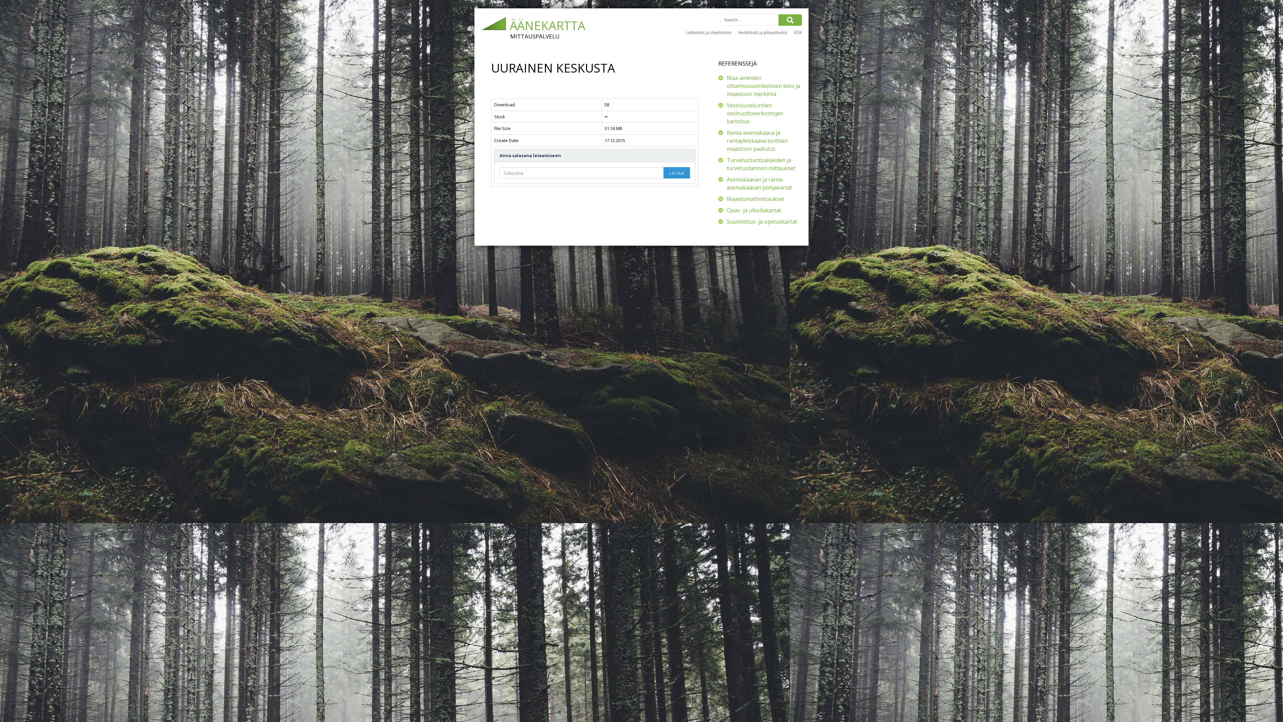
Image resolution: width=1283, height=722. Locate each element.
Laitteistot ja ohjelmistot (708, 32)
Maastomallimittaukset (756, 199)
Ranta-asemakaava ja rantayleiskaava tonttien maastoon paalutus (757, 140)
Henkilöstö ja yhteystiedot (762, 32)
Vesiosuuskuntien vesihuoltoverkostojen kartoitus (755, 113)
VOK (798, 32)
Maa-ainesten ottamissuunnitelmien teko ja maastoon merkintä (763, 86)
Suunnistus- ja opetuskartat (762, 221)
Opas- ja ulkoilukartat (754, 210)
